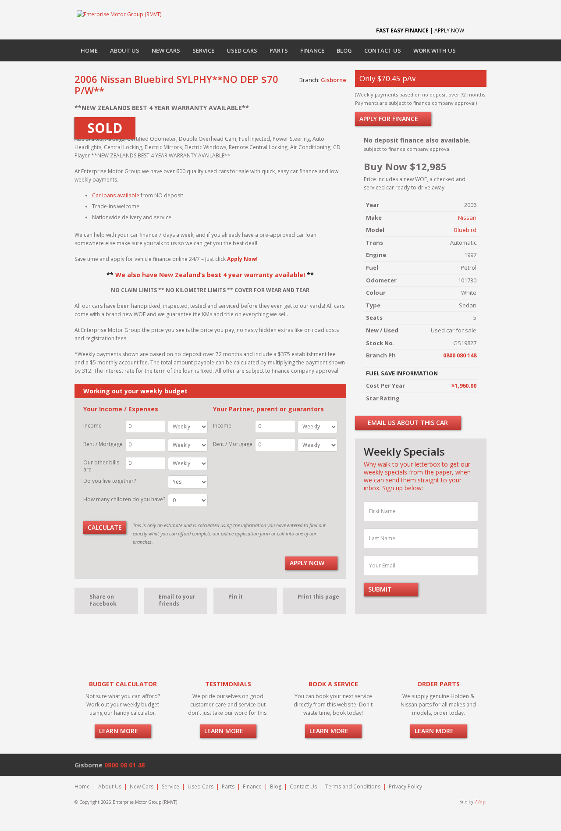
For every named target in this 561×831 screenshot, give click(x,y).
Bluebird (465, 230)
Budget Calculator (123, 684)
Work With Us (434, 50)
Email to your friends (177, 600)
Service (203, 50)
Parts (279, 50)
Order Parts (438, 684)
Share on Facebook (103, 600)
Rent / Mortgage (103, 444)
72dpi (480, 802)
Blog (344, 50)
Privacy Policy (405, 786)
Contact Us (382, 50)
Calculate (105, 527)
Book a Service (333, 684)
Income (92, 425)
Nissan (467, 217)
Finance (312, 50)
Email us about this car (407, 422)
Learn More (119, 731)
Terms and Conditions (352, 786)
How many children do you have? (124, 499)
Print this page (318, 596)
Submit (381, 589)
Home (89, 50)
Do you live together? (109, 481)
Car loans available (115, 195)
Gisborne (333, 80)
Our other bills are (101, 466)
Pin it (235, 596)
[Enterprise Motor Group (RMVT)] (119, 14)
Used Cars (242, 50)
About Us (124, 50)
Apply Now (308, 563)
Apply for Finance (389, 118)
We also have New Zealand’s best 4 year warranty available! (210, 275)
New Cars (166, 50)
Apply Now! (242, 259)
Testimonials (228, 684)
